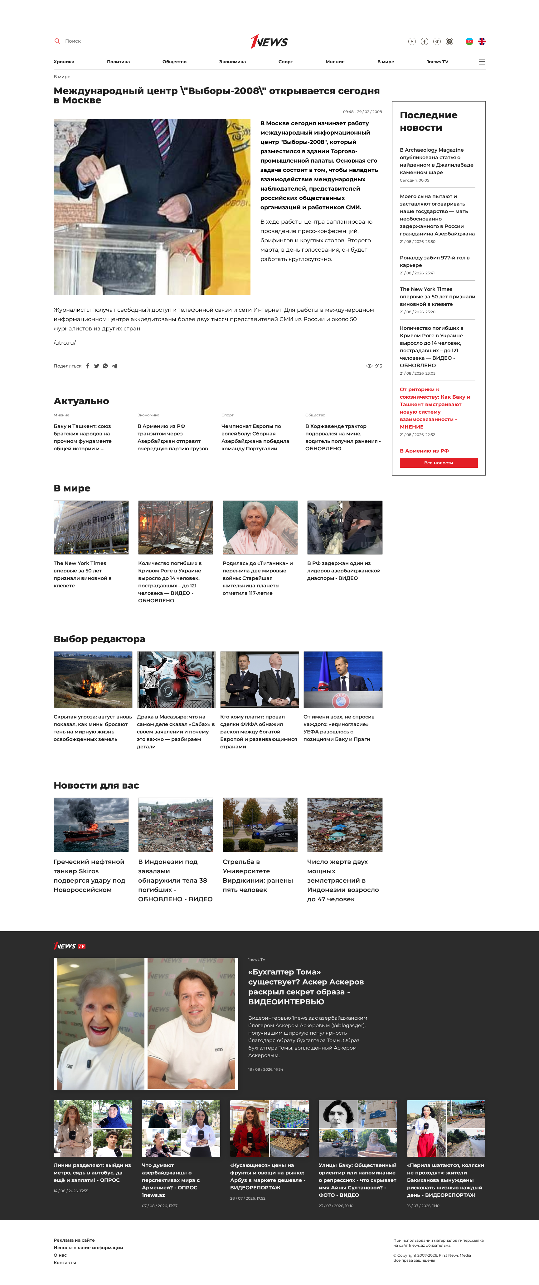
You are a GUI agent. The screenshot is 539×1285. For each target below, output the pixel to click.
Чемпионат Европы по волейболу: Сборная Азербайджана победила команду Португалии (255, 437)
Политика (118, 61)
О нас (60, 1255)
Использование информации (88, 1247)
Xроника (64, 61)
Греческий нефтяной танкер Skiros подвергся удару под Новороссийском (89, 876)
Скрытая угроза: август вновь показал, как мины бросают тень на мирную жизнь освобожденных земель (93, 728)
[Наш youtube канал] (412, 41)
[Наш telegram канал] (437, 41)
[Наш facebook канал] (424, 41)
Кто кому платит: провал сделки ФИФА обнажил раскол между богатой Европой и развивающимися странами (258, 732)
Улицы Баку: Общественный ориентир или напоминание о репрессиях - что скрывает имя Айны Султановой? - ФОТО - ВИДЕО (357, 1180)
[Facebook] (88, 366)
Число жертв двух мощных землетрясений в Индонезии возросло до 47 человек (343, 880)
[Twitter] (97, 366)
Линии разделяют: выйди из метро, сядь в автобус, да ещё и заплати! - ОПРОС (92, 1172)
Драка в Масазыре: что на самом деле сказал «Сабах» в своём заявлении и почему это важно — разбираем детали (176, 732)
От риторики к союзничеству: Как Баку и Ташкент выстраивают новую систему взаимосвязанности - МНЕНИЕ (435, 408)
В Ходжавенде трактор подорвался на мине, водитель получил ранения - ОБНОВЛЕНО (343, 437)
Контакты (65, 1262)
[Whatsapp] (105, 366)
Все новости (438, 463)
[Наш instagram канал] (449, 41)
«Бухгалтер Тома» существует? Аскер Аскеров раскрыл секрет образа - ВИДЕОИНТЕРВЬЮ (306, 986)
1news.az (417, 1245)
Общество (175, 61)
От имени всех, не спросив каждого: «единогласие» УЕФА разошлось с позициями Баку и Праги (339, 728)
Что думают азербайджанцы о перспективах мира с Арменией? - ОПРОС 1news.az (171, 1180)
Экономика (232, 61)
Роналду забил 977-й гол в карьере (435, 261)
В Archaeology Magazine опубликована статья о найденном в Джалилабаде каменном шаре (436, 161)
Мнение (335, 61)
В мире (385, 61)
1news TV (437, 61)
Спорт (286, 61)
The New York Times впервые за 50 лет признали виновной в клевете (83, 574)
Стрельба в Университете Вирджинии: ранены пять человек (258, 876)
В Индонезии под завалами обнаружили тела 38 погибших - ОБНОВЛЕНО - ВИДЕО (175, 880)
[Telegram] (114, 366)
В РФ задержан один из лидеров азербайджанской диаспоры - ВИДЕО (344, 570)
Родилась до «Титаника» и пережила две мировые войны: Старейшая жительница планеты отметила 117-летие (258, 578)
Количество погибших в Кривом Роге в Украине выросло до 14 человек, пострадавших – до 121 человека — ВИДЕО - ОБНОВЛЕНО (170, 582)
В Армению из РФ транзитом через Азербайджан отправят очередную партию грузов (173, 437)
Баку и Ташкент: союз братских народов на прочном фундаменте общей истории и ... (83, 437)
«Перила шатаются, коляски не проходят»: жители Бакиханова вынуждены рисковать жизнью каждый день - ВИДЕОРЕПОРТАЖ (445, 1180)
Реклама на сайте (74, 1240)
